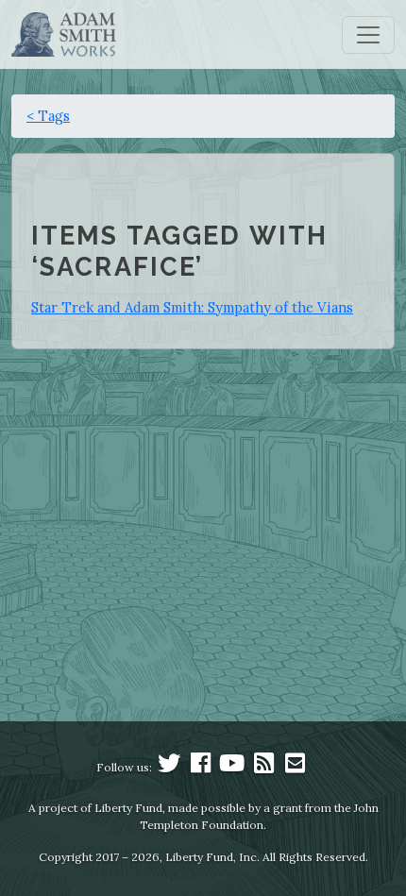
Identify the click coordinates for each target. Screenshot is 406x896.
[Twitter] (169, 767)
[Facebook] (201, 767)
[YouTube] (232, 767)
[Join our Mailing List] (294, 767)
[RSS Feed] (263, 767)
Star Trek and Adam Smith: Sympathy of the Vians (192, 307)
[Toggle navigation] (368, 35)
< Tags (48, 116)
